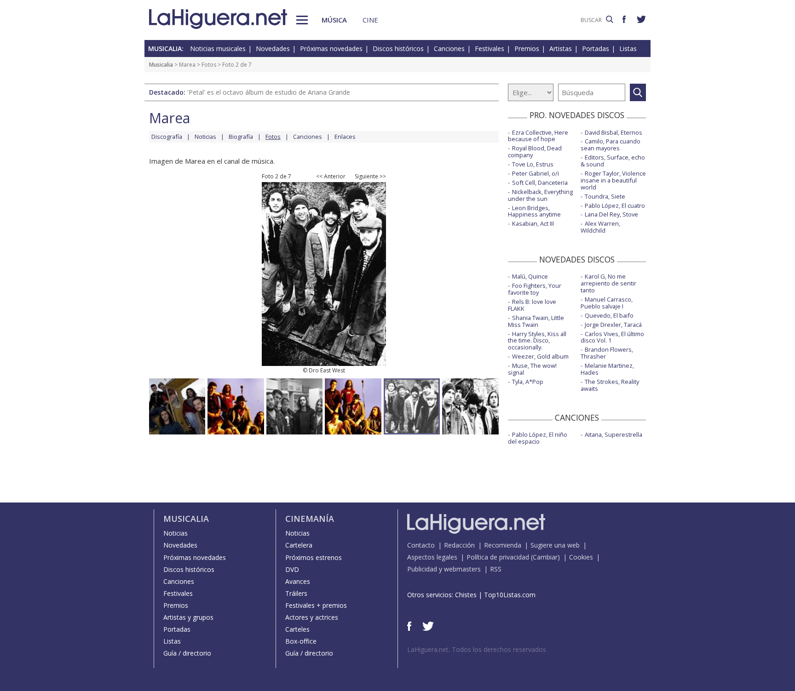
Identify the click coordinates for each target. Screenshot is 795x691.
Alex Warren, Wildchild (600, 226)
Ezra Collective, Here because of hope (538, 135)
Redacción (459, 545)
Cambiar (545, 557)
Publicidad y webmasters (444, 569)
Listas (628, 48)
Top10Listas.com (510, 594)
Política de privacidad (498, 557)
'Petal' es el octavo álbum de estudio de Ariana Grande (268, 92)
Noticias (205, 136)
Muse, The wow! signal (532, 369)
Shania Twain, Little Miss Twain (536, 321)
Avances (297, 581)
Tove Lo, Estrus (532, 164)
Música (334, 19)
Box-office (301, 641)
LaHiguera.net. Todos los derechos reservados (476, 649)
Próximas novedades (331, 48)
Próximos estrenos (313, 557)
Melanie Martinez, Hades (607, 369)
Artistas (560, 48)
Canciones (449, 48)
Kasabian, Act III (533, 223)
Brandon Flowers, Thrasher (607, 352)
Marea (187, 65)
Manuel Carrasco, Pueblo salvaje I (607, 302)
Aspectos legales (432, 557)
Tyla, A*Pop (527, 381)
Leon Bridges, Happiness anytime (534, 211)
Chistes (466, 594)
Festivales (489, 48)
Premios (526, 48)
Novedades (273, 48)
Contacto (421, 545)
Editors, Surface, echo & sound (613, 160)
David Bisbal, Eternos (613, 132)
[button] (302, 20)
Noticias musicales (218, 48)
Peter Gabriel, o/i (535, 173)
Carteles (297, 629)
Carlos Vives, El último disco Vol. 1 (612, 337)
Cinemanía (309, 518)
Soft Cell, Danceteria (540, 182)
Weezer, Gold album (540, 356)
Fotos (209, 65)
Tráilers (296, 593)
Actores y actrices (311, 617)
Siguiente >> (370, 176)
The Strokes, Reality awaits (610, 385)
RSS (495, 569)
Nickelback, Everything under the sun (540, 195)
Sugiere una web (555, 545)
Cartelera (298, 545)
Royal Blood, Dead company (535, 151)
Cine (370, 19)
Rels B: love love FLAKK (532, 305)
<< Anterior (331, 176)
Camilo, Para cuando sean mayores (610, 144)
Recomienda (502, 545)
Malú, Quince (530, 276)
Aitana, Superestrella (613, 434)
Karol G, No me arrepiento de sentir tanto (608, 283)
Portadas (595, 48)
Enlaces (345, 136)
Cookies (581, 557)
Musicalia (161, 65)
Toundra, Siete (605, 196)
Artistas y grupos (188, 617)
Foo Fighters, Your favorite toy (534, 289)
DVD (292, 569)
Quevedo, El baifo (609, 315)
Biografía (241, 136)
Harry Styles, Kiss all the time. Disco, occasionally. (537, 341)
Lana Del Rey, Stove (611, 214)
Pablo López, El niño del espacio (537, 437)
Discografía (166, 136)
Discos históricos (398, 48)
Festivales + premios (316, 605)
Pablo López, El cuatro (615, 205)
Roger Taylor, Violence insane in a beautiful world (613, 180)
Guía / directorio (187, 653)
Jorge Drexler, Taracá (613, 324)
